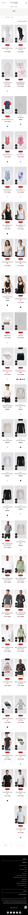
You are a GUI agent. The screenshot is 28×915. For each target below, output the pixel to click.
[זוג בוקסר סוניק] (21, 321)
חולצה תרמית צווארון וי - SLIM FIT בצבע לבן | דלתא (7, 579)
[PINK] (7, 342)
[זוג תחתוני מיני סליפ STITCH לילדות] (7, 357)
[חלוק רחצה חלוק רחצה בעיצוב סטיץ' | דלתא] (21, 704)
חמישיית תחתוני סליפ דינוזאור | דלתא (20, 756)
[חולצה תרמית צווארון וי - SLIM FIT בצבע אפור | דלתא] (7, 529)
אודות (26, 871)
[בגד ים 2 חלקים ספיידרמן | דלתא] (7, 105)
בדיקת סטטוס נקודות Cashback (21, 883)
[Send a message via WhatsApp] (25, 907)
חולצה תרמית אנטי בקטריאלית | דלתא (20, 406)
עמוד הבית (15, 6)
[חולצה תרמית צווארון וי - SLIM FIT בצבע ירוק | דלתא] (21, 564)
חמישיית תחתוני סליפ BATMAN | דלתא (7, 719)
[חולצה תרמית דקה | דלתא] (7, 428)
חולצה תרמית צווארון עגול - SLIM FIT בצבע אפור (7, 613)
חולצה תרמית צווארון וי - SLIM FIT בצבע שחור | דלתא (20, 613)
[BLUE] (18, 379)
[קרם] (7, 91)
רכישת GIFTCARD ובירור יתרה (22, 885)
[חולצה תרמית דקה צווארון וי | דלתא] (7, 495)
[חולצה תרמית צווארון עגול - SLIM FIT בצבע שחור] (21, 668)
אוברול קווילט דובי (21, 117)
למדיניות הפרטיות (5, 903)
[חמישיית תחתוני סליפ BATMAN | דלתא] (7, 704)
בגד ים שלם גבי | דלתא (20, 154)
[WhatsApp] (11, 913)
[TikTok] (14, 913)
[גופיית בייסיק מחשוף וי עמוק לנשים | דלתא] (21, 211)
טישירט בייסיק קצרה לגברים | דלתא (20, 793)
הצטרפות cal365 (24, 881)
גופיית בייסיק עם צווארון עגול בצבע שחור (7, 297)
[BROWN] (20, 124)
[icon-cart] (2, 2)
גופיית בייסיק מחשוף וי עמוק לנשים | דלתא (20, 226)
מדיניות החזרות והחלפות (23, 865)
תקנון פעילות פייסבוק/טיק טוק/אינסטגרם (20, 877)
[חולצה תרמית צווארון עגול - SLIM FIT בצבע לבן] (7, 633)
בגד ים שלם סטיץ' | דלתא (20, 190)
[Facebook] (20, 913)
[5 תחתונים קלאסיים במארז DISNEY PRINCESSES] (21, 68)
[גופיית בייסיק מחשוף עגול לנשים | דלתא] (21, 248)
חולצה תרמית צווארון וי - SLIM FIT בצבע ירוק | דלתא (20, 579)
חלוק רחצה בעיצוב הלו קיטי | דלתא (7, 682)
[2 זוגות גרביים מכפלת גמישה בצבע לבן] (7, 34)
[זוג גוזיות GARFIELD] (7, 321)
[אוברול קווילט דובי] (21, 105)
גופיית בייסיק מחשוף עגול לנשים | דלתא (20, 262)
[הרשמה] (3, 897)
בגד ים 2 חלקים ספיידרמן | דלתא (7, 119)
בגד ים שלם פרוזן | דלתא (7, 190)
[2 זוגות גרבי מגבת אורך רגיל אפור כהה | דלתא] (21, 34)
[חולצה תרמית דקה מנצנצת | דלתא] (21, 461)
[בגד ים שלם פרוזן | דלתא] (7, 176)
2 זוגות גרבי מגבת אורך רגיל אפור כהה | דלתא (20, 48)
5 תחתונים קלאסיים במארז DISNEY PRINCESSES (20, 83)
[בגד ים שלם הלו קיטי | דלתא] (7, 140)
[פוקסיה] (20, 161)
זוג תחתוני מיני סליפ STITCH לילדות (7, 371)
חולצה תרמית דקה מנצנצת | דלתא (20, 473)
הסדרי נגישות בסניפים (23, 869)
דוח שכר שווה (24, 873)
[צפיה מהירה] (16, 39)
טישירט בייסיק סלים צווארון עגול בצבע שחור (7, 756)
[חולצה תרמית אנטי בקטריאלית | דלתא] (21, 393)
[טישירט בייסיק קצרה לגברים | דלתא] (21, 778)
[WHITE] (20, 233)
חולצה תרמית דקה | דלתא (20, 440)
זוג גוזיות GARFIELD (7, 335)
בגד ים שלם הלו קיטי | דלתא (7, 154)
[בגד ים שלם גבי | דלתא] (21, 140)
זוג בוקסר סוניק (20, 335)
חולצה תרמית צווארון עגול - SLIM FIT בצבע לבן (7, 648)
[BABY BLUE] (20, 197)
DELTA (20, 46)
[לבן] (7, 690)
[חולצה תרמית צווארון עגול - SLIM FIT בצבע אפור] (7, 599)
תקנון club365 (24, 879)
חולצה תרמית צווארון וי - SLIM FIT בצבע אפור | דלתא (7, 544)
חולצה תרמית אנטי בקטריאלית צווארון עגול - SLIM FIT (7, 406)
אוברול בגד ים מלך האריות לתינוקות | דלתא (7, 83)
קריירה (25, 887)
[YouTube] (8, 913)
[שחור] (20, 342)
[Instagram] (17, 913)
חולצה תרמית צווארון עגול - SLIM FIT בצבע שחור (20, 682)
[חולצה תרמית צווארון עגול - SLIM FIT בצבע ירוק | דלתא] (21, 633)
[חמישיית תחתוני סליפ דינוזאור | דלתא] (21, 741)
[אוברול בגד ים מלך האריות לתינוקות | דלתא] (7, 68)
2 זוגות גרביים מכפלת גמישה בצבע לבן (7, 48)
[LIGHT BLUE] (20, 837)
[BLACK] (7, 233)
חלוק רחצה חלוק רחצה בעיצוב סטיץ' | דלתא (21, 719)
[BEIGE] (20, 414)
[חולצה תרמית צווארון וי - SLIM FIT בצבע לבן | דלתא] (7, 564)
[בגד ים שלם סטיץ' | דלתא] (21, 176)
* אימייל (25, 897)
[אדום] (7, 161)
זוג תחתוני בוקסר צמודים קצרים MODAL (20, 371)
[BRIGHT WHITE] (7, 480)
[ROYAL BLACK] (24, 379)
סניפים (26, 867)
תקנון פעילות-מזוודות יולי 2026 (22, 875)
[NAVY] (17, 379)
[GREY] (22, 379)
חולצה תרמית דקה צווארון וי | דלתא (7, 507)
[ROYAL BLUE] (7, 126)
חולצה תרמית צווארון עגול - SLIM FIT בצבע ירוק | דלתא (20, 648)
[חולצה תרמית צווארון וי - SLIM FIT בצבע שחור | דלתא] (21, 599)
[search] (5, 3)
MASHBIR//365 (12, 907)
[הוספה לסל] (16, 41)
